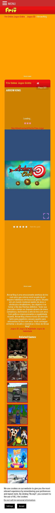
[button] (5, 3)
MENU (12, 4)
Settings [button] (9, 506)
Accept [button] (21, 506)
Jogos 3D (14, 329)
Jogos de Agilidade (27, 329)
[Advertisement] (27, 47)
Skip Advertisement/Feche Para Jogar (27, 128)
